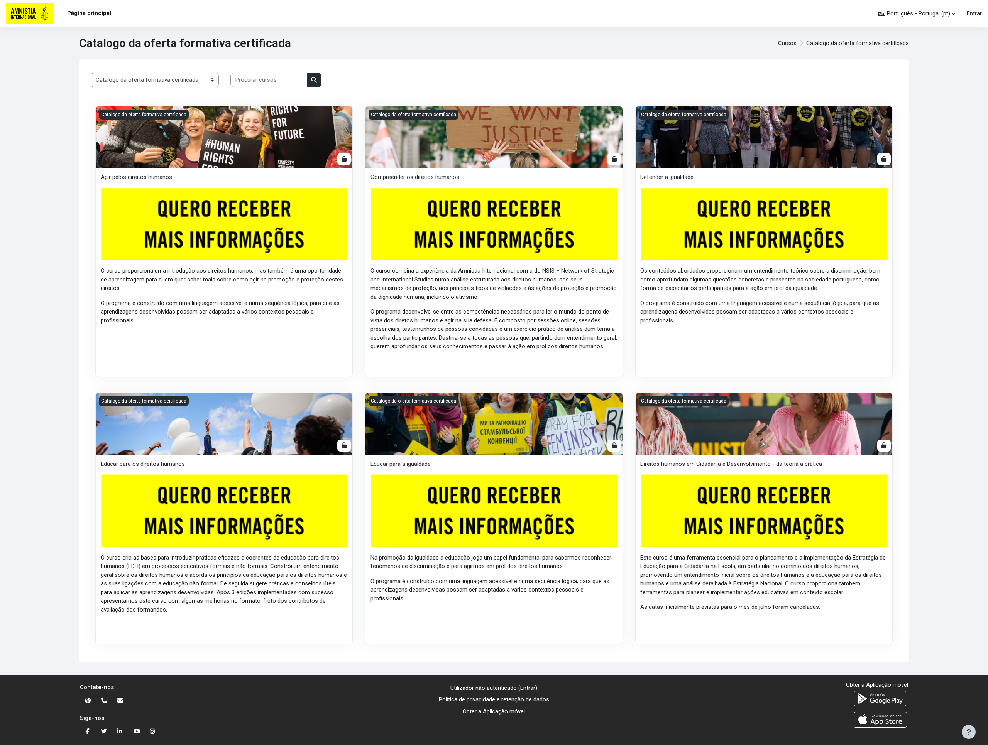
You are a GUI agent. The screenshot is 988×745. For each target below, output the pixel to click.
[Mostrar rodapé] (969, 732)
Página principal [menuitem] (89, 13)
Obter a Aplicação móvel (494, 711)
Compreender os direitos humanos (414, 177)
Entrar (974, 13)
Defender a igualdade (667, 177)
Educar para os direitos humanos (143, 463)
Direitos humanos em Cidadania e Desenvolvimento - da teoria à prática (731, 463)
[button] (916, 13)
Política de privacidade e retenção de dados (494, 699)
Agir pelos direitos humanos (136, 177)
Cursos (787, 43)
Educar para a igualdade (400, 463)
